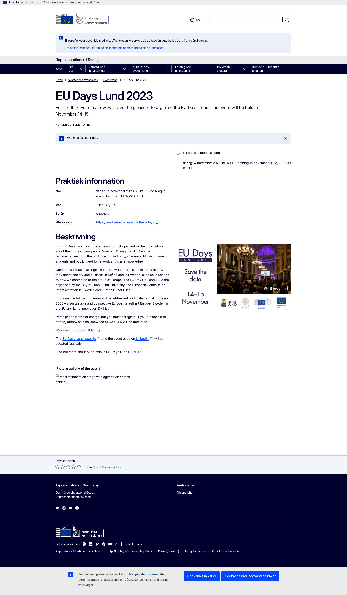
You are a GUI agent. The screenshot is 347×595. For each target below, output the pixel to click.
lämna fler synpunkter (107, 467)
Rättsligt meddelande (225, 551)
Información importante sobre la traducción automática (128, 48)
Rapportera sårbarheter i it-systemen (79, 551)
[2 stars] (60, 466)
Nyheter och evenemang (140, 68)
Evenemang (110, 79)
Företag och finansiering (183, 68)
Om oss (71, 68)
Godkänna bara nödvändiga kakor (250, 576)
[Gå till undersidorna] (82, 69)
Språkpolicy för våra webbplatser (130, 551)
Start (59, 69)
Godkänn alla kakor (201, 576)
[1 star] (57, 466)
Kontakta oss (133, 544)
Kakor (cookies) (168, 551)
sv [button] (198, 20)
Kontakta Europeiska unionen (265, 68)
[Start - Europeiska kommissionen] (85, 18)
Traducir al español (77, 48)
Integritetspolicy (195, 551)
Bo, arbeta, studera (224, 68)
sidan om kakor (149, 574)
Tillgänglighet (184, 492)
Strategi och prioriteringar (97, 68)
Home (59, 79)
